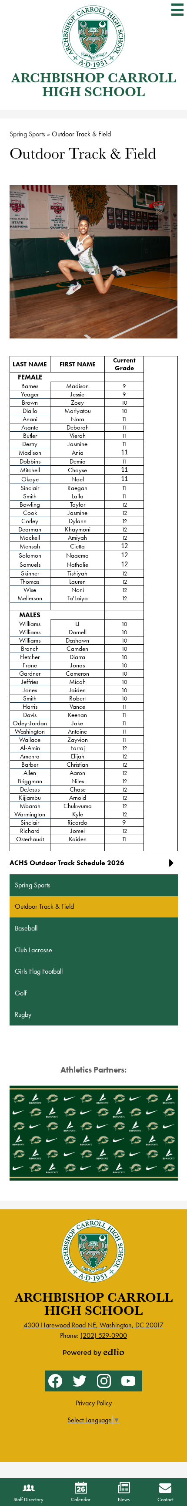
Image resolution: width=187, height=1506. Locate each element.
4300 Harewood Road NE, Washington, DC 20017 (93, 1325)
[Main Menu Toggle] (177, 9)
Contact (165, 1499)
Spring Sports (27, 134)
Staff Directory (28, 1499)
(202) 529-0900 (103, 1335)
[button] (94, 866)
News (124, 1499)
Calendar (80, 1499)
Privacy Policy (94, 1403)
